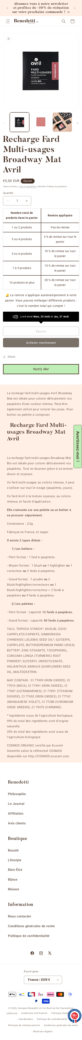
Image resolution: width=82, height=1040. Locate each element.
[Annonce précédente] (7, 8)
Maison (13, 889)
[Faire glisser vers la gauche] (4, 123)
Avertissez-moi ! (78, 446)
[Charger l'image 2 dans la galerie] (41, 122)
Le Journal (16, 804)
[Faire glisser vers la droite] (77, 123)
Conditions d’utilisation (34, 1013)
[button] (8, 21)
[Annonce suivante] (74, 8)
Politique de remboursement (24, 1025)
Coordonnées (26, 1019)
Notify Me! (41, 369)
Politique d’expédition (63, 1013)
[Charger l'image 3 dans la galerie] (62, 122)
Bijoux (13, 879)
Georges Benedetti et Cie (32, 1008)
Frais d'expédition (28, 186)
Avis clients (17, 823)
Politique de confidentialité (29, 936)
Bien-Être (15, 870)
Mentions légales (43, 1031)
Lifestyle (14, 860)
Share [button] (11, 356)
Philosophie (17, 794)
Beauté (13, 850)
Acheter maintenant (41, 343)
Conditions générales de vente (31, 926)
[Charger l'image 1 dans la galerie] (19, 122)
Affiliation (15, 813)
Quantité (8, 193)
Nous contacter (19, 916)
